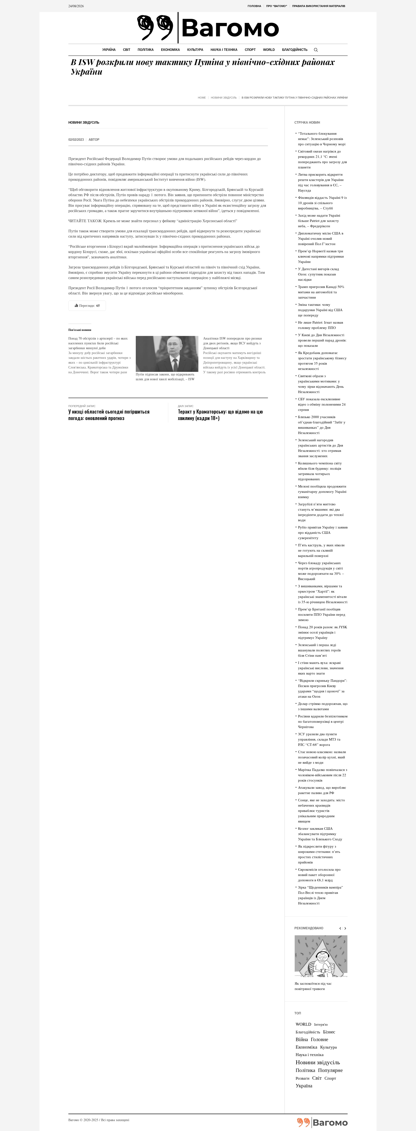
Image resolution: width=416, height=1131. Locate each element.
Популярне (330, 1069)
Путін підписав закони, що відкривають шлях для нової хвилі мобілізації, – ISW (165, 376)
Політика (305, 1070)
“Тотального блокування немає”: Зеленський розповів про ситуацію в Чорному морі (321, 138)
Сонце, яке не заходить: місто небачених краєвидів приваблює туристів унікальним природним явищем (321, 810)
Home (202, 97)
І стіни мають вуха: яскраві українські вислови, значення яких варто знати (321, 668)
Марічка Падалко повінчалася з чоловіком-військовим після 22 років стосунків (322, 775)
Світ (317, 1077)
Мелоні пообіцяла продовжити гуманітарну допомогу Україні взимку (322, 491)
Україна (304, 1085)
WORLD (303, 1024)
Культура (328, 1047)
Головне (319, 1039)
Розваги (302, 1078)
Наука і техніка (310, 1054)
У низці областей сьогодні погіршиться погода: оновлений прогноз (109, 415)
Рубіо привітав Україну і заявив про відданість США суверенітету (323, 532)
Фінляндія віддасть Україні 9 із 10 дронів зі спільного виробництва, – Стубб (322, 202)
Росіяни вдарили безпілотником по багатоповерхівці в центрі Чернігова (323, 721)
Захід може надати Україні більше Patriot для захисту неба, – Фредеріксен (319, 220)
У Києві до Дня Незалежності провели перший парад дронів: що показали (322, 340)
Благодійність (308, 1032)
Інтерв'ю (321, 1024)
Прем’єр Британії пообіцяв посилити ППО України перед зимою (321, 614)
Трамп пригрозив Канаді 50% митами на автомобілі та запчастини (321, 292)
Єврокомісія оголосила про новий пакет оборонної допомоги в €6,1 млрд (319, 874)
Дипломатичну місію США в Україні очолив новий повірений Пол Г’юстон (320, 238)
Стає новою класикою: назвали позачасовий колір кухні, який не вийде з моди (322, 757)
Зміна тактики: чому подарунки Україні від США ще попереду (320, 309)
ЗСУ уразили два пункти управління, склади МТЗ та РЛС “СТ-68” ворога (319, 739)
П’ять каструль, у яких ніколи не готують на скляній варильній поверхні (321, 550)
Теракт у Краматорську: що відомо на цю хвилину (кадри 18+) (220, 415)
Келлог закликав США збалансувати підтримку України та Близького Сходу (320, 833)
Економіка (306, 1047)
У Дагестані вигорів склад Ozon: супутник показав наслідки (318, 274)
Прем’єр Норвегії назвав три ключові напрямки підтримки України (321, 256)
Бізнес (329, 1032)
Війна (302, 1039)
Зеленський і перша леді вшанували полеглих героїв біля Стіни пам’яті (319, 650)
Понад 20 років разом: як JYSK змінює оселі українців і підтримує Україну (322, 632)
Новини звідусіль (224, 97)
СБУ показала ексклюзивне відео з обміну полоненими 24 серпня (322, 404)
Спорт (330, 1078)
